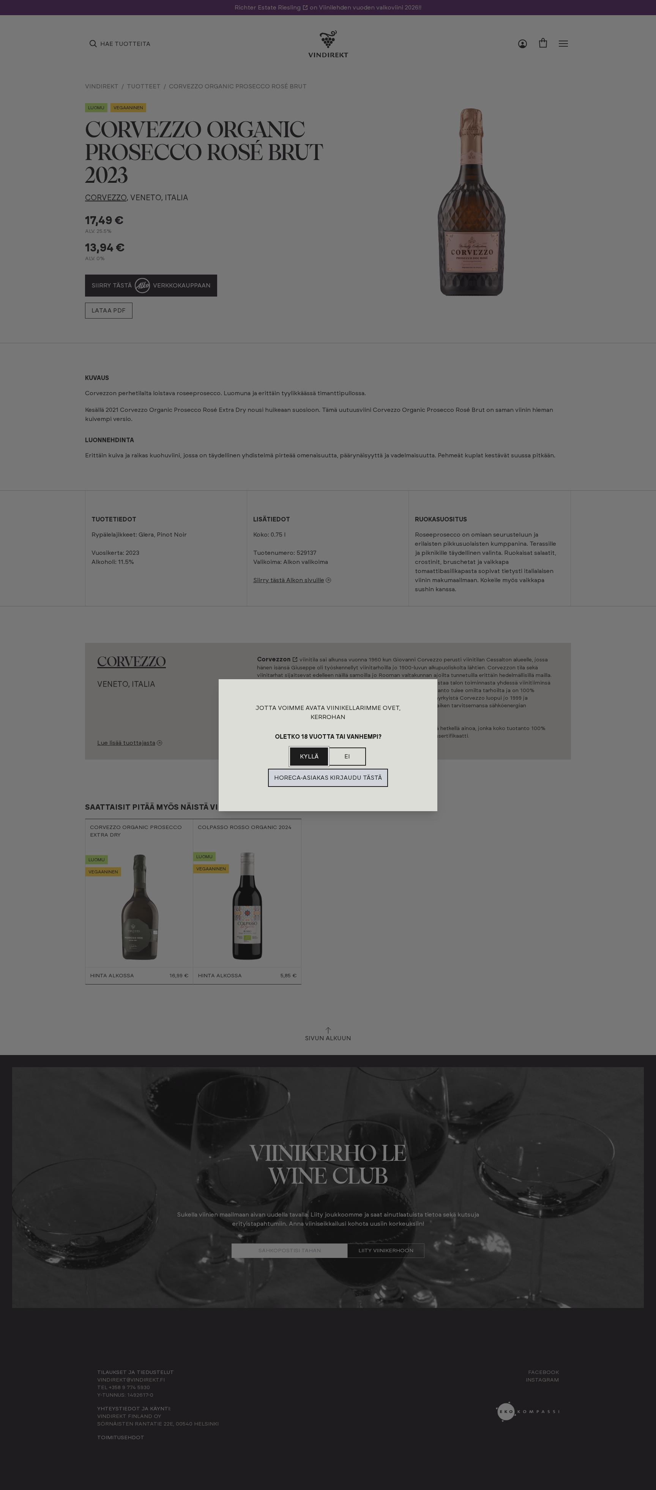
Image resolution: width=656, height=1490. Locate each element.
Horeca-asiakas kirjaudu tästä (328, 778)
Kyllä (309, 757)
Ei (347, 757)
